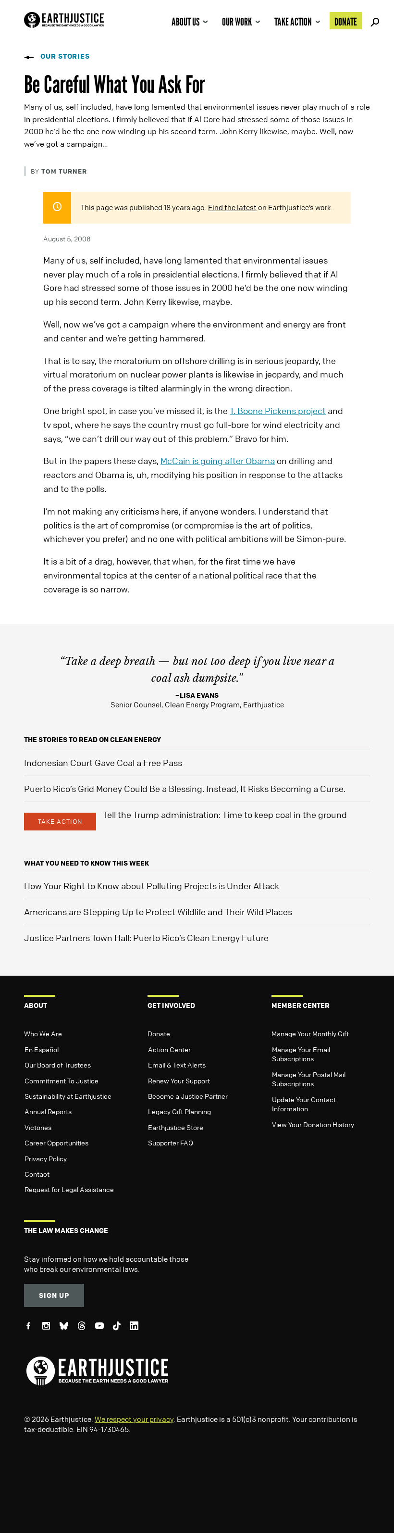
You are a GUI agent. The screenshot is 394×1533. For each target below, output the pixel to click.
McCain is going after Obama (217, 460)
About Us (185, 21)
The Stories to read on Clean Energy (92, 739)
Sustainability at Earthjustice (68, 1096)
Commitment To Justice (61, 1080)
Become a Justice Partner (188, 1096)
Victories (38, 1127)
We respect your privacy (134, 1419)
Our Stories (65, 56)
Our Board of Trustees (58, 1064)
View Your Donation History (313, 1124)
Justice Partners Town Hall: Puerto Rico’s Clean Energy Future (146, 937)
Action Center (169, 1049)
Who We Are (43, 1033)
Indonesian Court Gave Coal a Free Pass (103, 762)
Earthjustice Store (175, 1127)
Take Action (293, 21)
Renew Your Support (179, 1080)
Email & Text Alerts (177, 1064)
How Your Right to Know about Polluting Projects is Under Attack (151, 885)
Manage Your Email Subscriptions (301, 1054)
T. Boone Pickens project (278, 410)
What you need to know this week (86, 862)
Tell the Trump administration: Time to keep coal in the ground (225, 814)
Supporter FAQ (170, 1142)
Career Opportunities (56, 1142)
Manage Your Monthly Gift (310, 1033)
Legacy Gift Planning (179, 1111)
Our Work (237, 21)
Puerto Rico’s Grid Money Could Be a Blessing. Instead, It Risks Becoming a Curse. (184, 788)
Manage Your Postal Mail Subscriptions (308, 1079)
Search (373, 20)
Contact (37, 1173)
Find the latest (232, 207)
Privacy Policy (46, 1158)
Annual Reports (48, 1111)
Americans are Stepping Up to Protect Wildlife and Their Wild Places (158, 911)
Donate (345, 21)
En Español (42, 1049)
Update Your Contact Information (304, 1104)
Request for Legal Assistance (69, 1189)
